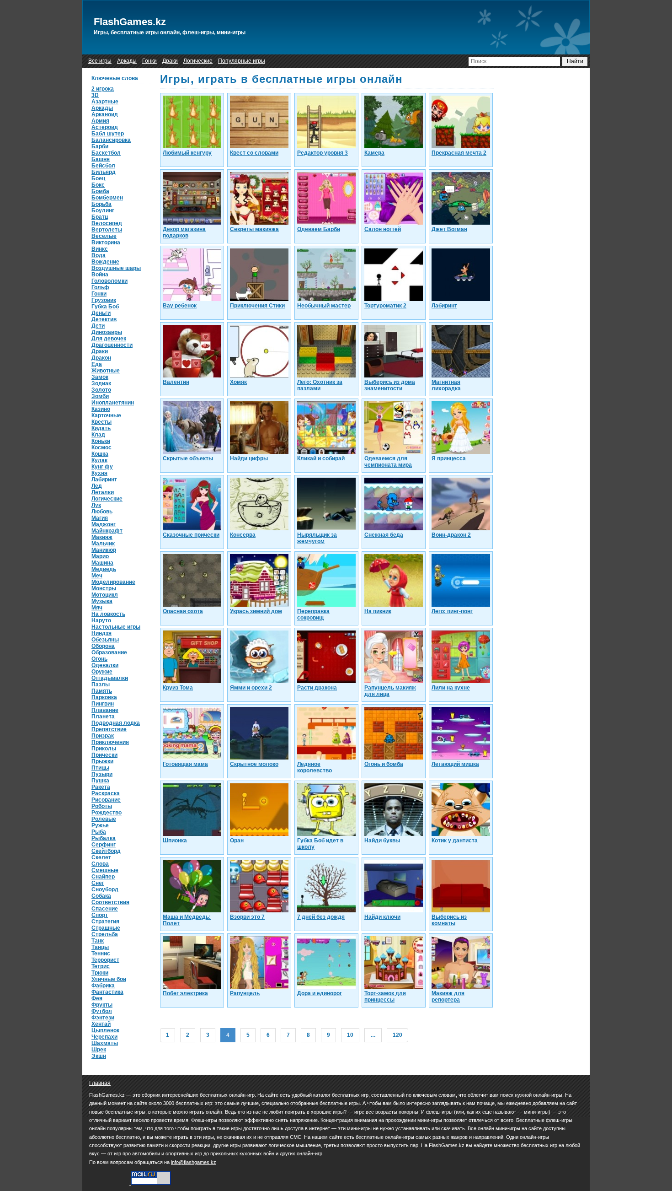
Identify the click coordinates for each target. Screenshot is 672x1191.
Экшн (98, 1056)
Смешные (104, 870)
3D (95, 95)
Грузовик (103, 300)
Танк (97, 941)
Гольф (100, 287)
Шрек (98, 1049)
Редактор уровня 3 (322, 153)
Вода (98, 255)
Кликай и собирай (321, 458)
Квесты (101, 422)
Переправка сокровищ (313, 614)
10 (350, 1035)
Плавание (104, 710)
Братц (99, 217)
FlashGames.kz (130, 21)
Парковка (104, 697)
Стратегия (105, 921)
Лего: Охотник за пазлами (319, 385)
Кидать (101, 428)
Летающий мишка (455, 764)
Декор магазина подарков (184, 232)
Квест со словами (254, 153)
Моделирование (113, 582)
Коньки (100, 441)
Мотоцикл (104, 595)
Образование (109, 652)
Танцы (100, 947)
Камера (374, 153)
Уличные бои (108, 979)
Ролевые (103, 819)
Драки (170, 61)
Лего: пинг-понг (452, 611)
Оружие (101, 671)
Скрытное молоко (254, 764)
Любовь (101, 511)
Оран (237, 840)
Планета (103, 716)
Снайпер (103, 876)
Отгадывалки (109, 678)
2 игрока (102, 89)
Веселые (104, 236)
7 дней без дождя (321, 917)
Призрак (102, 736)
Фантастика (107, 992)
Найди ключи (382, 917)
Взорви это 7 (247, 917)
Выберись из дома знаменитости (389, 385)
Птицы (100, 768)
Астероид (104, 127)
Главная (100, 1083)
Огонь (99, 659)
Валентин (176, 382)
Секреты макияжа (254, 229)
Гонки (149, 61)
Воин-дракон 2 (451, 535)
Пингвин (102, 704)
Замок (99, 377)
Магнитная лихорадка (446, 385)
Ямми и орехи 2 (251, 687)
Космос (101, 447)
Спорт (99, 915)
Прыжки (102, 761)
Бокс (98, 185)
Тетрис (100, 966)
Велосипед (106, 223)
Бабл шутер (107, 133)
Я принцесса (449, 458)
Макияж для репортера (448, 996)
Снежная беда (383, 535)
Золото (101, 390)
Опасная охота (183, 611)
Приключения (110, 742)
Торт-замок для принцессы (385, 996)
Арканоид (104, 114)
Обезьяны (105, 639)
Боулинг (102, 210)
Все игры (100, 61)
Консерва (243, 535)
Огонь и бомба (383, 764)
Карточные (106, 415)
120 (397, 1035)
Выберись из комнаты (449, 920)
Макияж (101, 537)
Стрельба (104, 934)
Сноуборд (104, 889)
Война (99, 274)
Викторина (105, 242)
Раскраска (105, 793)
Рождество (106, 812)
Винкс (99, 249)
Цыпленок (105, 1030)
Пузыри (101, 774)
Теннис (100, 953)
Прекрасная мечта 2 (459, 153)
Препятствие (109, 729)
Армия (100, 121)
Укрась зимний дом (256, 611)
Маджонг (103, 524)
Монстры (103, 588)
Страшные (105, 928)
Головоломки (109, 281)
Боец (98, 178)
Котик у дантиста (455, 840)
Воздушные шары (116, 268)
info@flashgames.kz (193, 1162)
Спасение (104, 908)
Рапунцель (245, 993)
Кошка (99, 454)
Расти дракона (317, 687)
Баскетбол (106, 153)
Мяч (96, 607)
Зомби (100, 396)
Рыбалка (103, 838)
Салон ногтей (382, 229)
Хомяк (238, 382)
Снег (97, 883)
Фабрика (103, 985)
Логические (198, 61)
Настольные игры (115, 627)
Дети (98, 326)
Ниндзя (101, 633)
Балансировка (111, 140)
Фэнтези (102, 1017)
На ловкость (108, 614)
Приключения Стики (257, 305)
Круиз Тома (178, 687)
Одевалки (104, 665)
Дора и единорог (319, 993)
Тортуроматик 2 (385, 305)
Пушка (100, 780)
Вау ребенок (180, 305)
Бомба (100, 191)
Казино (100, 409)
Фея (96, 998)
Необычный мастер (324, 305)
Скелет (101, 857)
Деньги (101, 313)
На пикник (377, 611)
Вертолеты (106, 229)
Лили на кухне (451, 687)
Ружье (100, 825)
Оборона (103, 646)
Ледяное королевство (314, 767)
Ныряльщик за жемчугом (317, 538)
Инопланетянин (112, 402)
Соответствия (110, 902)
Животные (105, 370)
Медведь (103, 569)
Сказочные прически (191, 535)
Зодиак (101, 383)
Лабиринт (104, 479)
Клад (98, 434)
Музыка (101, 601)
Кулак (99, 460)
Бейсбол (103, 165)
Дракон (101, 358)
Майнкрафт (107, 531)
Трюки (99, 973)
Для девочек (108, 338)
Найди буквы (382, 840)
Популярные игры (241, 61)
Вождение (105, 262)
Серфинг (103, 844)
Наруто (101, 620)
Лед (96, 486)
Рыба (98, 832)
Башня (100, 159)
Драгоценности (112, 345)
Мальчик (103, 543)
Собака (101, 896)
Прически (104, 755)
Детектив (104, 319)
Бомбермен (107, 197)
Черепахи (104, 1037)
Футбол (101, 1011)
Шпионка (175, 840)
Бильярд (103, 172)
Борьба (101, 204)
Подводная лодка (115, 723)
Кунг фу (102, 466)
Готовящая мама (185, 764)
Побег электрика (185, 993)
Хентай (101, 1024)
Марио (100, 556)
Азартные (104, 101)
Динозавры (106, 332)
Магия (99, 518)
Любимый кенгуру (187, 153)
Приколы (103, 748)
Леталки (102, 492)
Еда (96, 364)
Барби (99, 146)
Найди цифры (249, 458)
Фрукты (101, 1005)
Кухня (99, 473)
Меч (96, 575)
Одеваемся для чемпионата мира (388, 461)
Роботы (101, 806)
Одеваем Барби (318, 229)
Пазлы (100, 684)
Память (101, 691)
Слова (100, 864)
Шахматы (104, 1043)
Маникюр (103, 550)
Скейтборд (106, 851)
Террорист (105, 960)
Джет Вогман (449, 229)
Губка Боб (105, 306)
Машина (102, 563)
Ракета (100, 787)
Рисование (106, 800)
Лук (96, 505)
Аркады (127, 61)
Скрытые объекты (188, 458)
